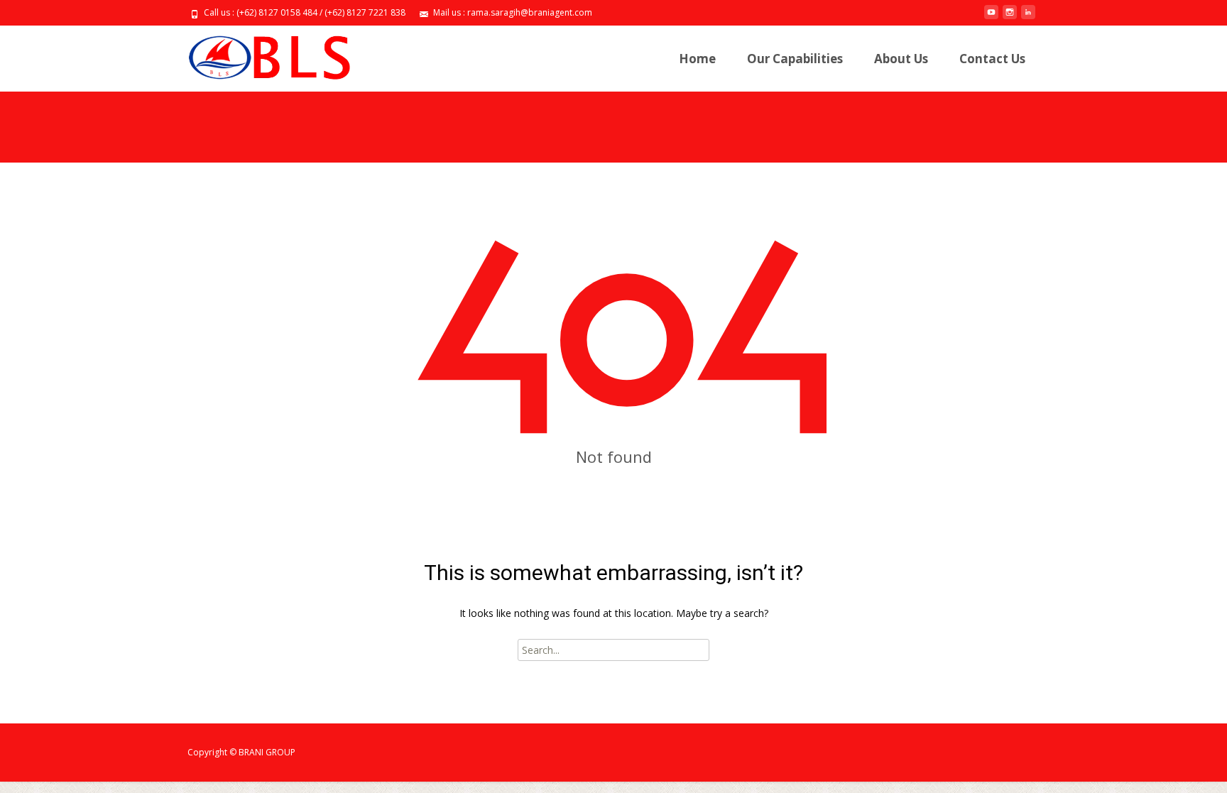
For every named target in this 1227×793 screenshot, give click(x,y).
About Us (901, 58)
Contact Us (992, 58)
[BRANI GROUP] (257, 54)
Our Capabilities (795, 58)
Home (697, 58)
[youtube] (991, 17)
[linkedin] (1028, 17)
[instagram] (1010, 17)
